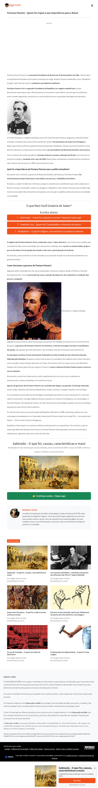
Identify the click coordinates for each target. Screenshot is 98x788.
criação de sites (71, 755)
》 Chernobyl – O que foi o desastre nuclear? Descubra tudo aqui (49, 217)
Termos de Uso (49, 749)
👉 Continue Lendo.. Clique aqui (49, 495)
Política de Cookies (36, 749)
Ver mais (77, 780)
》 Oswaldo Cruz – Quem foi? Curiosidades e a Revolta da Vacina (49, 224)
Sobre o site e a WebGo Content (67, 749)
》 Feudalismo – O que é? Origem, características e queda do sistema (49, 231)
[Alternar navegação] (92, 5)
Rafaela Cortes (29, 509)
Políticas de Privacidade (19, 749)
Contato (7, 749)
